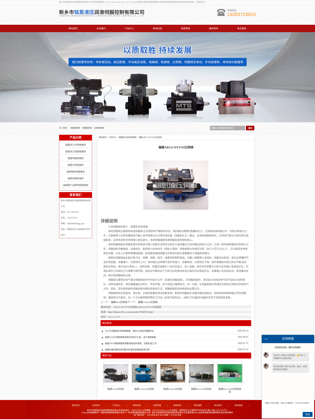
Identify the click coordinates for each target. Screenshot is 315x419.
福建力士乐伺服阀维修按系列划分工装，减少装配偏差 (130, 337)
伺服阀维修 (75, 128)
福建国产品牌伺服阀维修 (75, 185)
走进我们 (101, 28)
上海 (148, 415)
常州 (157, 415)
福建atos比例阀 (119, 302)
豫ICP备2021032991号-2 (217, 410)
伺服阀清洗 (87, 128)
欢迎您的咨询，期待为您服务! (288, 347)
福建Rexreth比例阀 (201, 389)
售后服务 (241, 28)
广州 (171, 415)
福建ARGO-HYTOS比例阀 (150, 137)
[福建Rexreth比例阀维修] (230, 373)
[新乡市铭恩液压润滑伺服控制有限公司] (101, 18)
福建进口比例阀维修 (75, 145)
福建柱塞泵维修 (76, 178)
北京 (175, 415)
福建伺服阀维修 (76, 158)
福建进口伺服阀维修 (75, 151)
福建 (166, 415)
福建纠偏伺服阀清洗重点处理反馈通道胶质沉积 (127, 349)
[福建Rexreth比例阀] (201, 373)
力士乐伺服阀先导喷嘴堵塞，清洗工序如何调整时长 (129, 331)
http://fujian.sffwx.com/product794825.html (130, 312)
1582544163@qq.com (75, 223)
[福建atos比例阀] (115, 373)
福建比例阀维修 (76, 165)
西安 (179, 415)
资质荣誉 (185, 28)
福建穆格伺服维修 (75, 171)
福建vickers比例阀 (147, 302)
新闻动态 (157, 28)
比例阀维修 (99, 128)
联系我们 (218, 405)
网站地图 (238, 405)
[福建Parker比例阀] (172, 373)
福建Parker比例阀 (172, 389)
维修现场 (213, 28)
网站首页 (73, 28)
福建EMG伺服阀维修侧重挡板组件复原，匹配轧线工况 (131, 343)
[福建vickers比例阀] (144, 373)
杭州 (162, 415)
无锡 (153, 415)
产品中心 (129, 28)
